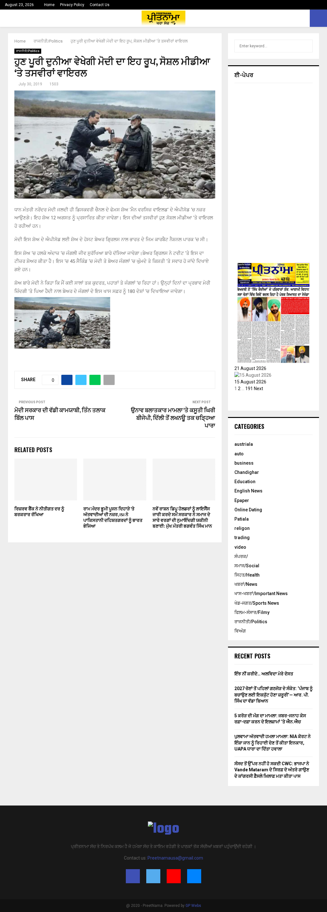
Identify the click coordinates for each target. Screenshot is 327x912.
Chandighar (246, 472)
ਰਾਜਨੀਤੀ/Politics (28, 51)
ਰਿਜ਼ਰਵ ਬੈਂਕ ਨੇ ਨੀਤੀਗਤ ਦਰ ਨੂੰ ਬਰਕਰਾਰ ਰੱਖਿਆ (39, 511)
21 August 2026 (250, 368)
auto (239, 453)
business (244, 463)
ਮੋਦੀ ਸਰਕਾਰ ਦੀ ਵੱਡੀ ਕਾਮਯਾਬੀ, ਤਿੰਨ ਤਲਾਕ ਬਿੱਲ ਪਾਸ (59, 414)
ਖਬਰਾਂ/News (245, 584)
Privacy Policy (72, 5)
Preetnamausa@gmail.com (175, 858)
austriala (243, 444)
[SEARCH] (306, 46)
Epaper (241, 500)
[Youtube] (174, 876)
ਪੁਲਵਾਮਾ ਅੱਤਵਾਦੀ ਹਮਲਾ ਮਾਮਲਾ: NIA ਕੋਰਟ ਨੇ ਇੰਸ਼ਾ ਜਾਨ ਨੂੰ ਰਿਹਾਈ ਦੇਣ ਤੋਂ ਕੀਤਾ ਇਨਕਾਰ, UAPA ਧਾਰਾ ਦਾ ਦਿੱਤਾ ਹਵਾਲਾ (272, 742)
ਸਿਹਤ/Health (247, 575)
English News (248, 490)
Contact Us (100, 5)
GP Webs (193, 905)
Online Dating (248, 509)
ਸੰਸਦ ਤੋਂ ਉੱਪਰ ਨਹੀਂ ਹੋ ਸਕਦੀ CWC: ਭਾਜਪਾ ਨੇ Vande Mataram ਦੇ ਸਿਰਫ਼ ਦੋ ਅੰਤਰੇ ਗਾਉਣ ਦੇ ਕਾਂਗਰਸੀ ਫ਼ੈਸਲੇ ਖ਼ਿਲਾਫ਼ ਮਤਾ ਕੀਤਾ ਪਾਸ (271, 770)
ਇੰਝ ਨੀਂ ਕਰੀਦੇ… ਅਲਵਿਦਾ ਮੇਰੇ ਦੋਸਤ (263, 673)
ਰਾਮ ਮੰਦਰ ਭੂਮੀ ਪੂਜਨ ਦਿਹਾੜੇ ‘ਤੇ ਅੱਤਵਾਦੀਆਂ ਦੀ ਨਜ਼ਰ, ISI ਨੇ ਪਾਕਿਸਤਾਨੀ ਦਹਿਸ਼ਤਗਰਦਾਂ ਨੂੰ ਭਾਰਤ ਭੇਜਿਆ (112, 517)
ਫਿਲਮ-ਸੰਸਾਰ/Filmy (252, 612)
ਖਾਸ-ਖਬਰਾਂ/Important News (261, 593)
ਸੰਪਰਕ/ (241, 556)
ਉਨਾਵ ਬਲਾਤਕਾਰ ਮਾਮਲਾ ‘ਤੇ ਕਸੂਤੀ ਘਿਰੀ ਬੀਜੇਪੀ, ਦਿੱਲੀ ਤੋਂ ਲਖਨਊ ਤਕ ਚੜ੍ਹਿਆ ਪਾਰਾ (173, 418)
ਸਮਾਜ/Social (246, 565)
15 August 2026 (250, 381)
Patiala (241, 519)
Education (244, 481)
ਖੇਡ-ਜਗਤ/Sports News (256, 603)
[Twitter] (153, 876)
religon (242, 528)
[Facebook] (133, 876)
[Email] (194, 876)
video (240, 547)
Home (49, 5)
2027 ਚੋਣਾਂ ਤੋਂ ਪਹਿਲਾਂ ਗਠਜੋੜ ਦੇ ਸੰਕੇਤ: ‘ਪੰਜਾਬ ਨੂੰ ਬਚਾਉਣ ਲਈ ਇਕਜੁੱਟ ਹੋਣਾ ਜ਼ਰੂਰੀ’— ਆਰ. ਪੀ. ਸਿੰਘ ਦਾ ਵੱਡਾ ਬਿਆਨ (273, 695)
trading (242, 537)
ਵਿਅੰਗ (240, 630)
